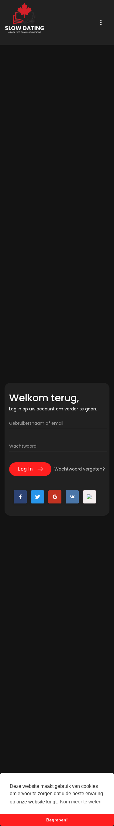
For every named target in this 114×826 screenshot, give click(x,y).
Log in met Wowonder (89, 496)
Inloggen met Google (54, 496)
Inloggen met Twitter (37, 496)
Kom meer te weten (81, 801)
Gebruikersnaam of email (36, 423)
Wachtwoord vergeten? (79, 469)
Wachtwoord (22, 446)
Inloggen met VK (72, 496)
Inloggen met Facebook (20, 496)
